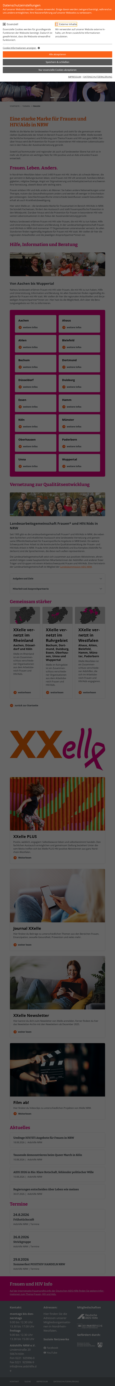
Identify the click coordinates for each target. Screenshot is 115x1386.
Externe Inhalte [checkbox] (68, 24)
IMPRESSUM (74, 76)
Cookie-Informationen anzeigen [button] (20, 47)
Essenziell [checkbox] (12, 24)
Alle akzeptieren (57, 54)
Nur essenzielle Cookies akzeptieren (58, 69)
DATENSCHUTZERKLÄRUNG (97, 76)
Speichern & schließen (57, 62)
